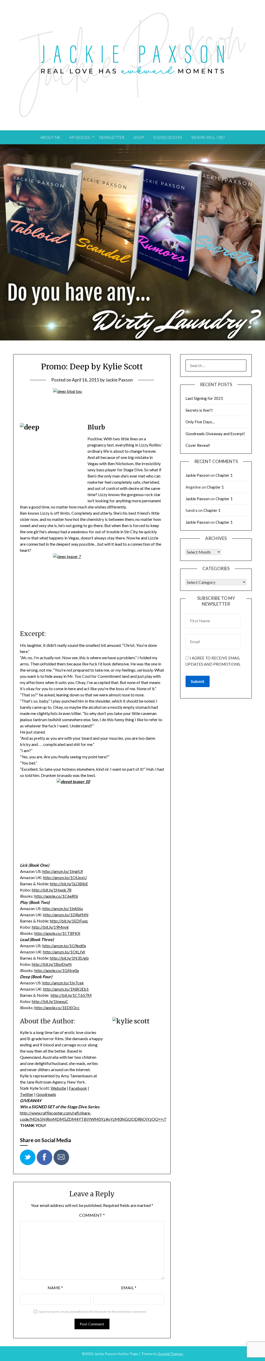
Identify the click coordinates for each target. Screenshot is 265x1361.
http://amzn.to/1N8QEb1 (66, 988)
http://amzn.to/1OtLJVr (64, 951)
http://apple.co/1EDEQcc (57, 1007)
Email (128, 1287)
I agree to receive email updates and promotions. (213, 661)
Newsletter (111, 137)
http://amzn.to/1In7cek (63, 982)
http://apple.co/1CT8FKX (57, 933)
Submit (197, 681)
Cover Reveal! (198, 445)
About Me (50, 137)
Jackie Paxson (119, 380)
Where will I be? (208, 137)
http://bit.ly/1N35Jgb (69, 958)
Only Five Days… (200, 421)
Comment (92, 1215)
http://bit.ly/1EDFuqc (69, 920)
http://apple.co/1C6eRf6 (56, 896)
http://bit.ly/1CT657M (71, 995)
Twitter (26, 1094)
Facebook (78, 1088)
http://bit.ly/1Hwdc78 (51, 889)
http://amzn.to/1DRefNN (66, 914)
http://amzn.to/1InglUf (62, 871)
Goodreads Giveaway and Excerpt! (215, 433)
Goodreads (46, 1094)
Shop (139, 137)
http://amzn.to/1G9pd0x (64, 945)
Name (55, 1287)
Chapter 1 (224, 475)
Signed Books (167, 137)
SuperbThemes (170, 1353)
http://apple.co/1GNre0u (56, 970)
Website (58, 1088)
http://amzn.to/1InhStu (62, 908)
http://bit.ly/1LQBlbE (69, 883)
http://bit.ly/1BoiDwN (52, 964)
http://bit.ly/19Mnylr (50, 927)
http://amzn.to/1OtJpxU (65, 877)
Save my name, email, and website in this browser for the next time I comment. (93, 1312)
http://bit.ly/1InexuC (50, 1001)
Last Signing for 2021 (204, 398)
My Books (80, 137)
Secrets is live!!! (199, 410)
